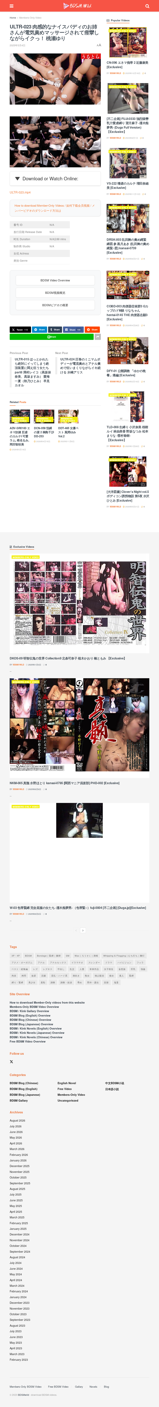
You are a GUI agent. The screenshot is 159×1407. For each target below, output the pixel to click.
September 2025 (20, 1183)
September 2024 (20, 1251)
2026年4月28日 (132, 325)
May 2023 (16, 1342)
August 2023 (17, 1325)
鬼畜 (116, 982)
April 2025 (16, 1212)
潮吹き (76, 975)
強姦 (143, 968)
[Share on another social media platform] (98, 337)
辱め (79, 982)
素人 (121, 975)
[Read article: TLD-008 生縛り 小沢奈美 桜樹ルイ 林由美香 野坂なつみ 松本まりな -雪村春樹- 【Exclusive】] (128, 406)
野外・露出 (93, 982)
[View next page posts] (83, 930)
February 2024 (19, 1291)
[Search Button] (147, 6)
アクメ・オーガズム (22, 962)
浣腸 (43, 975)
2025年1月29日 (132, 446)
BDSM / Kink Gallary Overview (29, 1011)
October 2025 (18, 1177)
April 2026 (16, 1143)
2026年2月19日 (132, 381)
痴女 (111, 975)
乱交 (72, 968)
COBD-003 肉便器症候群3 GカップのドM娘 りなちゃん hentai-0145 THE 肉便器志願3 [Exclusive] (127, 312)
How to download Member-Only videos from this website (47, 1002)
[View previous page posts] (76, 930)
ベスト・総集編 (20, 968)
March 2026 (17, 1149)
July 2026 (16, 1126)
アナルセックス (58, 962)
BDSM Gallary (19, 1100)
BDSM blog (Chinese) (24, 1083)
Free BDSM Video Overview (28, 1041)
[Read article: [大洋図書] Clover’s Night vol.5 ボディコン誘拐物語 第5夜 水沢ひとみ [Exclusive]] (128, 471)
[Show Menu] (11, 6)
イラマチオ (77, 962)
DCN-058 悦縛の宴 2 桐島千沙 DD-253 (44, 432)
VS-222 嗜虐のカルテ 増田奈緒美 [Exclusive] (128, 185)
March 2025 (17, 1217)
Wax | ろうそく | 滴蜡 (86, 955)
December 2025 (19, 1166)
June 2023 (16, 1337)
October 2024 (18, 1246)
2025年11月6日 (67, 441)
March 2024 (17, 1286)
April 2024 (16, 1280)
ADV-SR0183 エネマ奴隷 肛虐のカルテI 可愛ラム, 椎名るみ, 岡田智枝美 (20, 436)
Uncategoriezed (68, 1100)
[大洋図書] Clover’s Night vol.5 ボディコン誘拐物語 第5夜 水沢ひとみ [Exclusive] (128, 496)
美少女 (32, 982)
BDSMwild (23, 1394)
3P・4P (16, 955)
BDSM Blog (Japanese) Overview (31, 1024)
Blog (106, 1386)
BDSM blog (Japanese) (25, 1095)
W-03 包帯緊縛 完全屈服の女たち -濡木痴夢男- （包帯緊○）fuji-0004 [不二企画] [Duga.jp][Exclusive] (78, 907)
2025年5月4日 (17, 45)
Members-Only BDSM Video (25, 1386)
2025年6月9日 (34, 789)
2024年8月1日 (131, 138)
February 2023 (19, 1359)
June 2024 (16, 1268)
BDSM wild (115, 73)
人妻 (82, 968)
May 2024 (16, 1274)
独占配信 (99, 975)
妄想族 (122, 968)
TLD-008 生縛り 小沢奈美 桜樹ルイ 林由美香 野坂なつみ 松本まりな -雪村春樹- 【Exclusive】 (127, 433)
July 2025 (16, 1194)
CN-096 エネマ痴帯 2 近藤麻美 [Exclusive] (127, 64)
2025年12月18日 (132, 73)
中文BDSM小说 (114, 1083)
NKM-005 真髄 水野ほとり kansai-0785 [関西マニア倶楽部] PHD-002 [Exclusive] (64, 783)
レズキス (47, 968)
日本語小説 (112, 1089)
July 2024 (16, 1263)
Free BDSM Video (58, 1386)
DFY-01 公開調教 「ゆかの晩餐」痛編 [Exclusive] (126, 373)
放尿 (33, 975)
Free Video (65, 1089)
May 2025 (16, 1206)
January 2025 (18, 1229)
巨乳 (133, 968)
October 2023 (18, 1314)
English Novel (67, 1083)
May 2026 (16, 1137)
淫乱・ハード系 (59, 975)
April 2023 (16, 1348)
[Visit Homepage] (77, 5)
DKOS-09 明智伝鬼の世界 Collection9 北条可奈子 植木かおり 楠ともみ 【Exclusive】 (68, 658)
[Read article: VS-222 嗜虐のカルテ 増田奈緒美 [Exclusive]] (128, 163)
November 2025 (19, 1172)
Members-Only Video (30, 17)
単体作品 (94, 968)
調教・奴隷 (66, 982)
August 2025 (17, 1189)
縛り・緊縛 (17, 982)
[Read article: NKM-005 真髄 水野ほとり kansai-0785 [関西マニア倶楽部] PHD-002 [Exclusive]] (79, 728)
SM (67, 955)
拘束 (14, 975)
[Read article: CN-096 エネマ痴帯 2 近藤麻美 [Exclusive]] (128, 42)
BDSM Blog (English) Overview (30, 1015)
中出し (61, 968)
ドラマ (108, 962)
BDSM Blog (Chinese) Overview (30, 1020)
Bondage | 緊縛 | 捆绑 (49, 955)
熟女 (87, 975)
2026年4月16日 (43, 441)
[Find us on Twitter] (11, 1062)
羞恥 (43, 982)
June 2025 (16, 1200)
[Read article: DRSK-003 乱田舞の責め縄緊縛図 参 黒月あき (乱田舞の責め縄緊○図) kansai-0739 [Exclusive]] (128, 219)
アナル (41, 962)
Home (13, 17)
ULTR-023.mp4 (20, 192)
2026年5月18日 (18, 449)
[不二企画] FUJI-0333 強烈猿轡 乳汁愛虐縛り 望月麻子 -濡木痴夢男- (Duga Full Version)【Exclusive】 (128, 125)
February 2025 (19, 1223)
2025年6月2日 (34, 914)
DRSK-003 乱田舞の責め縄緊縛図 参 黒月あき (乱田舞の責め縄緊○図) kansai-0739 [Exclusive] (128, 246)
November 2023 (19, 1308)
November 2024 (19, 1240)
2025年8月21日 (132, 258)
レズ (35, 968)
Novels (93, 1386)
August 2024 (17, 1257)
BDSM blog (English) (23, 1089)
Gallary (79, 1386)
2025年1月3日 (34, 664)
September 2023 (20, 1320)
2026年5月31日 (132, 506)
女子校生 (108, 968)
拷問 (24, 975)
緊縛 (131, 975)
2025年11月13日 (132, 194)
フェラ (140, 962)
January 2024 (18, 1297)
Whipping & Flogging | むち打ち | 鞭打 (124, 955)
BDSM (28, 955)
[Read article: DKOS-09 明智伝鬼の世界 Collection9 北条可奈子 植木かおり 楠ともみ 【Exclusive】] (79, 603)
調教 (53, 982)
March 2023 (17, 1354)
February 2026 (19, 1155)
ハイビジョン (124, 962)
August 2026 (17, 1120)
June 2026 (16, 1132)
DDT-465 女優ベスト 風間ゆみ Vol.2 (68, 432)
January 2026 (18, 1160)
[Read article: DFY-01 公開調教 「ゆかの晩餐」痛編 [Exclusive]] (128, 350)
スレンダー (94, 962)
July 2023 (16, 1331)
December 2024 (19, 1234)
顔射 (106, 982)
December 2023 (19, 1303)
